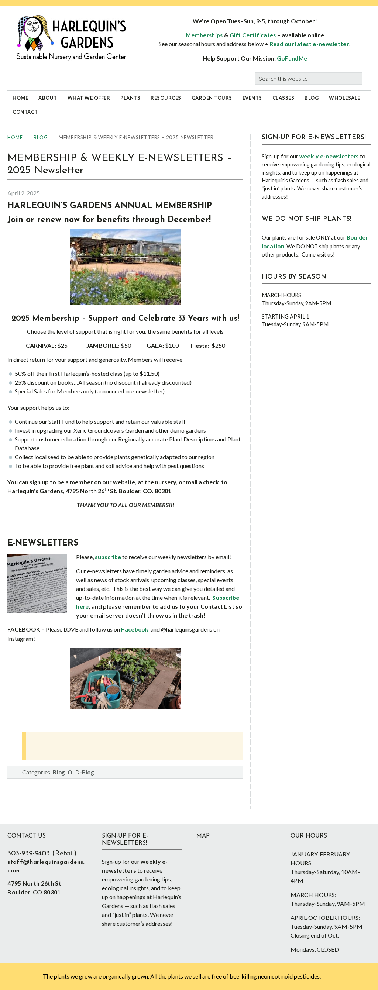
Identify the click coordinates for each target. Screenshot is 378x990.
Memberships (204, 35)
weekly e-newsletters (329, 156)
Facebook (134, 629)
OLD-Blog (81, 772)
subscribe (108, 557)
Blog (59, 772)
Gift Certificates (253, 35)
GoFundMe (292, 58)
